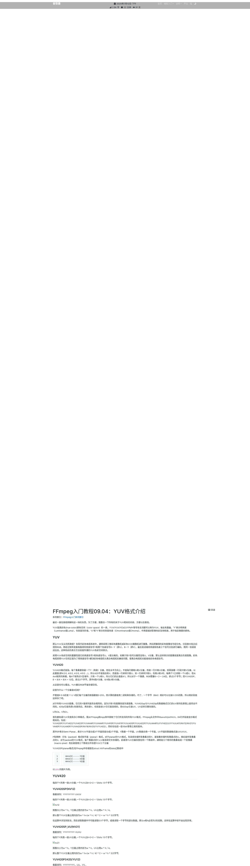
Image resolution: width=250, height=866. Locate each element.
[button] (169, 3)
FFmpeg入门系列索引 (73, 617)
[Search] (191, 3)
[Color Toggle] (195, 3)
